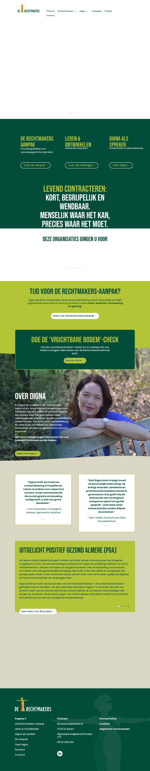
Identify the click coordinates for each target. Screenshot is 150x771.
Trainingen (96, 11)
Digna (82, 11)
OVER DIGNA (30, 397)
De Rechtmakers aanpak (29, 723)
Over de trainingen (80, 165)
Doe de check (73, 360)
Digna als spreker (25, 734)
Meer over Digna (26, 453)
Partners (50, 11)
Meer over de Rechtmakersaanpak (73, 315)
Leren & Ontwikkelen (27, 729)
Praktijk (108, 11)
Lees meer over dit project (36, 611)
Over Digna (120, 165)
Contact (50, 16)
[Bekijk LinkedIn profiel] (59, 755)
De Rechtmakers (65, 11)
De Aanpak (21, 739)
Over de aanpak (34, 165)
